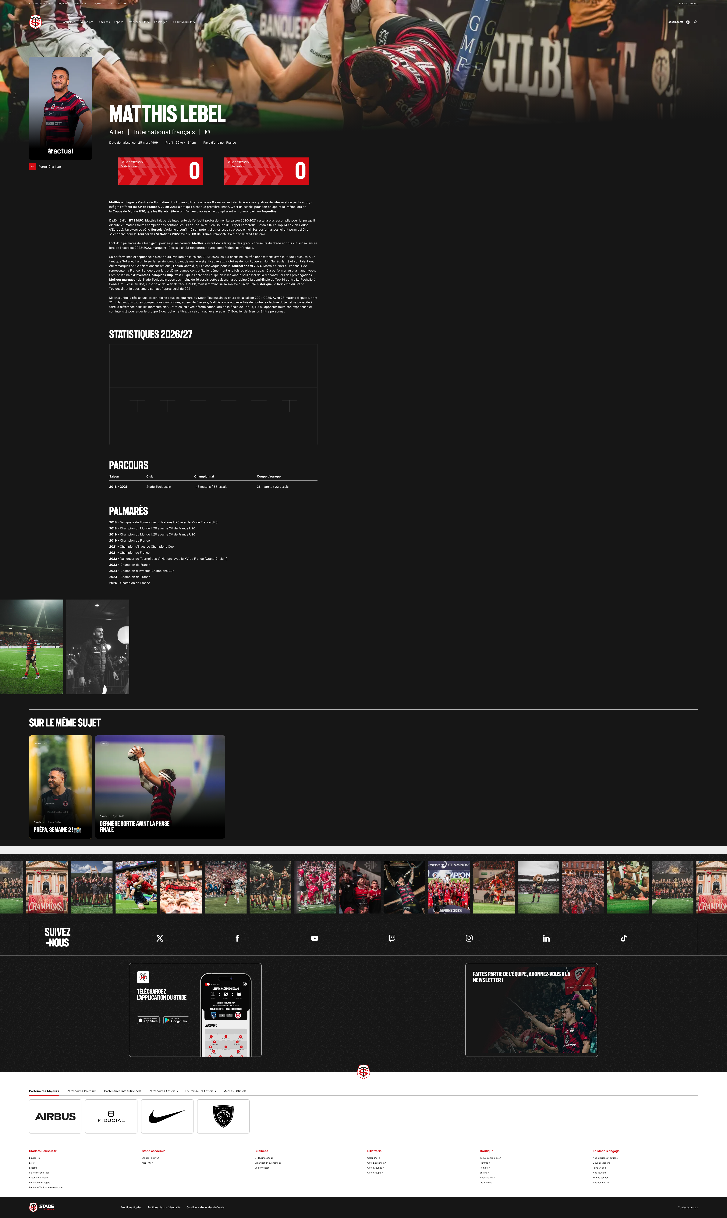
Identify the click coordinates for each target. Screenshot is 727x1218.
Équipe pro (86, 21)
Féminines (104, 21)
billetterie (81, 3)
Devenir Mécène (601, 1162)
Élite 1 (32, 1162)
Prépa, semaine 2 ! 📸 (60, 787)
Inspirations (486, 1182)
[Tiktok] (623, 938)
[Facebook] (237, 938)
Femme (484, 1167)
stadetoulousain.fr (39, 3)
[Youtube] (314, 938)
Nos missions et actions (605, 1157)
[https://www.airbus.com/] (55, 1116)
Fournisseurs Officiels (200, 1091)
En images (160, 21)
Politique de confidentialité (164, 1207)
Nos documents (601, 1182)
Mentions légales (131, 1207)
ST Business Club (264, 1157)
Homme (484, 1162)
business (99, 3)
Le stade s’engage (688, 3)
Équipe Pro (35, 1157)
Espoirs (118, 21)
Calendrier (372, 1157)
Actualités (69, 21)
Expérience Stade (139, 21)
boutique (63, 3)
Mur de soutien (600, 1177)
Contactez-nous (688, 1207)
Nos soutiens (599, 1172)
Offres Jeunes (374, 1167)
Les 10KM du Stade (184, 21)
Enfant (483, 1172)
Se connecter (262, 1167)
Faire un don (599, 1167)
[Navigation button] (56, 22)
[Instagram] (469, 938)
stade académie (119, 3)
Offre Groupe (374, 1172)
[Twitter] (159, 938)
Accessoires (486, 1177)
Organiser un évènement (268, 1162)
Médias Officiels (234, 1091)
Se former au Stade (39, 1172)
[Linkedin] (546, 938)
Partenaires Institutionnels (122, 1091)
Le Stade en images (39, 1182)
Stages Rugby (149, 1157)
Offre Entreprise (375, 1162)
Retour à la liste (49, 166)
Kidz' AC (146, 1162)
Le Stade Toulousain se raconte (45, 1187)
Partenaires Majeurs (44, 1091)
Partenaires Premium (82, 1091)
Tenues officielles (489, 1157)
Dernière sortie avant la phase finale (160, 787)
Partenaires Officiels (163, 1091)
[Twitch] (391, 938)
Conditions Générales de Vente (205, 1207)
